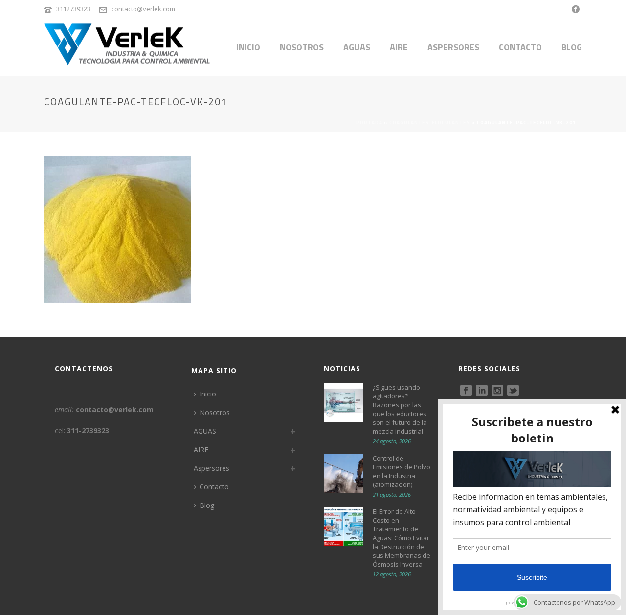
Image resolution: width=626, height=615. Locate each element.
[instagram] (497, 391)
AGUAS (356, 47)
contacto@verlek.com (143, 8)
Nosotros (302, 47)
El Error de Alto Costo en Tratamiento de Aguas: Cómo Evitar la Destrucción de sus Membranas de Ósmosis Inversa (401, 538)
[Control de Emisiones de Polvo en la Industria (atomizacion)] (343, 473)
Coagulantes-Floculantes (429, 122)
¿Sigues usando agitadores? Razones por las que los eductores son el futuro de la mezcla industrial (400, 409)
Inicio (248, 47)
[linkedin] (482, 391)
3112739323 (73, 8)
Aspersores (453, 47)
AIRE (399, 47)
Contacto (520, 47)
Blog (571, 47)
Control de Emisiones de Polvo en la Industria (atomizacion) (401, 471)
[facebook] (466, 391)
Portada (369, 122)
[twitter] (513, 391)
